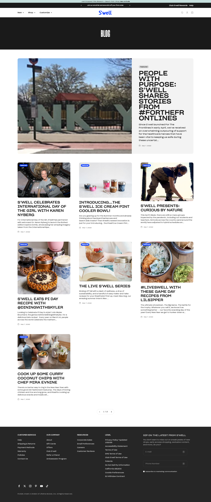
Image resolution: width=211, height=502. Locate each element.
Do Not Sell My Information (117, 465)
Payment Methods (26, 448)
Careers (81, 448)
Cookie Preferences (114, 473)
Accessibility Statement (116, 446)
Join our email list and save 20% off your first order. (105, 5)
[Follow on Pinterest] (35, 486)
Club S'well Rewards (178, 5)
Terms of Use (111, 450)
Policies (21, 455)
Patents (109, 461)
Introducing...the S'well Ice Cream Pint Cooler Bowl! (104, 206)
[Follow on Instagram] (30, 486)
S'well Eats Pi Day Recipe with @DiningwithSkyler (40, 303)
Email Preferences (85, 444)
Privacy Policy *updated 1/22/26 (116, 441)
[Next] (129, 5)
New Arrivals (125, 1)
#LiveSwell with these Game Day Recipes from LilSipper (161, 293)
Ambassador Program (56, 459)
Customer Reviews (86, 451)
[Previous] (81, 5)
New (20, 13)
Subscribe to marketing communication (161, 471)
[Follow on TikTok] (47, 486)
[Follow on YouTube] (41, 486)
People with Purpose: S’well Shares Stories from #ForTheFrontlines (161, 95)
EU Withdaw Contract (115, 476)
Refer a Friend (53, 455)
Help (191, 5)
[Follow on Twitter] (24, 486)
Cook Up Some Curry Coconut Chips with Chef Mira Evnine (41, 378)
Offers (49, 448)
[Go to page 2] (111, 411)
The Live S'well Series (104, 286)
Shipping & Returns (26, 444)
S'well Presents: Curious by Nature (162, 207)
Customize (45, 13)
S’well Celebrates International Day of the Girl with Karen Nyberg (42, 208)
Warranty (22, 451)
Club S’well (51, 451)
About (49, 440)
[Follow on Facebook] (19, 486)
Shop (30, 13)
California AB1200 (113, 469)
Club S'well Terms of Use (116, 457)
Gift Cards (51, 444)
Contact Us (23, 459)
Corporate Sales (84, 440)
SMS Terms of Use (113, 454)
